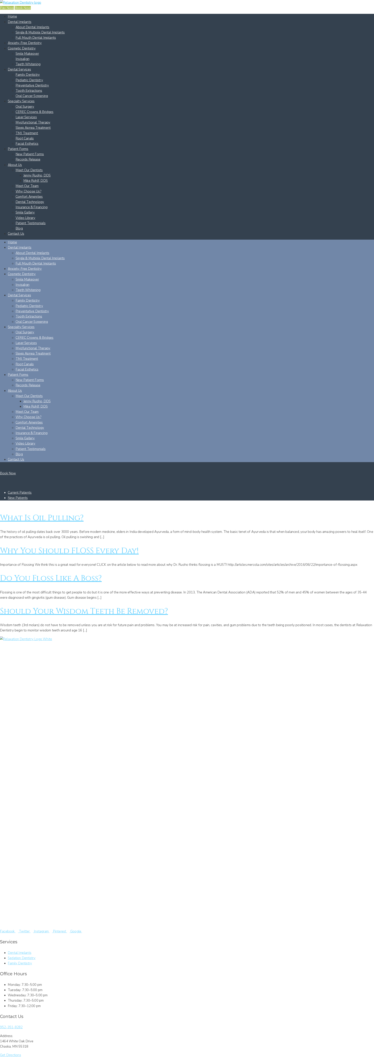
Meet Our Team (27, 186)
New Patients (18, 498)
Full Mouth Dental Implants (36, 37)
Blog (19, 228)
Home (12, 16)
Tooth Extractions (29, 90)
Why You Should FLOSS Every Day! (69, 551)
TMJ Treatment (27, 133)
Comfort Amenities (29, 196)
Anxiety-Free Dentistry (25, 43)
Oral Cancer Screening (32, 96)
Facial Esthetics (27, 143)
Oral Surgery (25, 106)
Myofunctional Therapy (33, 122)
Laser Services (26, 117)
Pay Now (7, 8)
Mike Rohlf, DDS (35, 180)
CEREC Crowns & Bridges (34, 112)
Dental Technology (30, 202)
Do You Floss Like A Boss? (51, 578)
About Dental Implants (32, 27)
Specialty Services (21, 101)
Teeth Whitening (28, 64)
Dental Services (19, 69)
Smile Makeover (27, 53)
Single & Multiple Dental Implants (40, 32)
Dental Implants (19, 22)
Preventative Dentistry (32, 85)
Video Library (25, 218)
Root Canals (25, 138)
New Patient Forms (30, 154)
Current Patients (20, 492)
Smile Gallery (25, 212)
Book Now (23, 8)
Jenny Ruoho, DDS (37, 175)
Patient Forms (18, 149)
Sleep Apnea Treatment (33, 127)
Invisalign (22, 59)
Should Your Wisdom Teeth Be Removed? (84, 611)
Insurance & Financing (32, 207)
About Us (15, 165)
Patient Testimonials (31, 223)
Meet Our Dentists (29, 170)
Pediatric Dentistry (29, 80)
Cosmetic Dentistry (22, 48)
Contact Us (16, 233)
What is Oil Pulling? (42, 518)
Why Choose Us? (28, 191)
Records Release (28, 159)
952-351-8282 (11, 1027)
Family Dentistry (28, 74)
